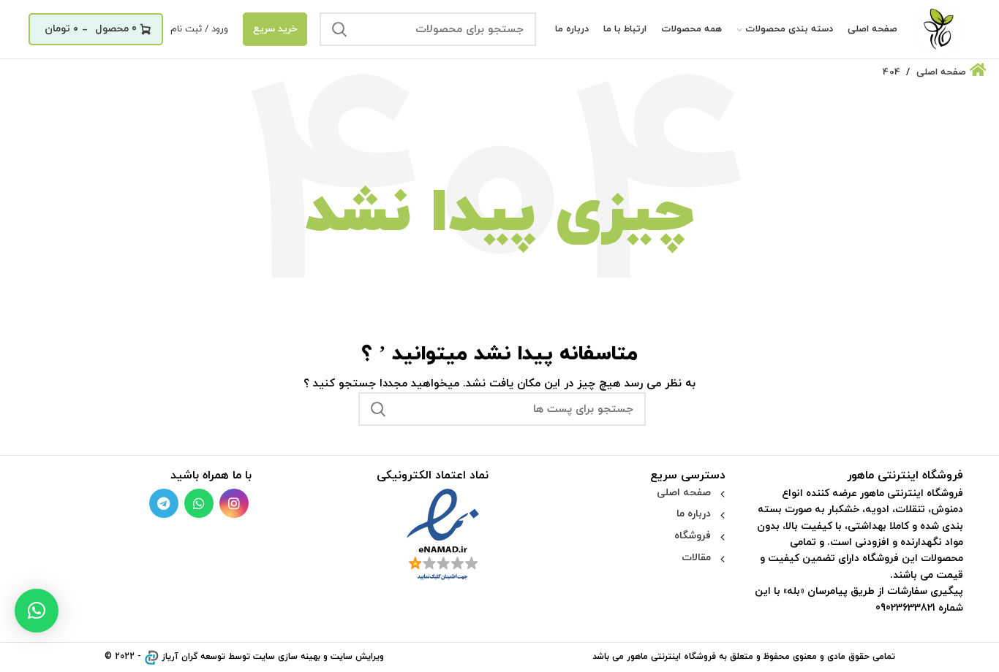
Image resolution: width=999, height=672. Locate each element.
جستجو (339, 29)
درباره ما (693, 514)
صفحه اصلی (684, 493)
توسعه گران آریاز (193, 657)
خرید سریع (275, 29)
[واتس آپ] (199, 503)
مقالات (696, 558)
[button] (37, 611)
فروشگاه (692, 536)
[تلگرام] (163, 503)
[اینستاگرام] (234, 503)
